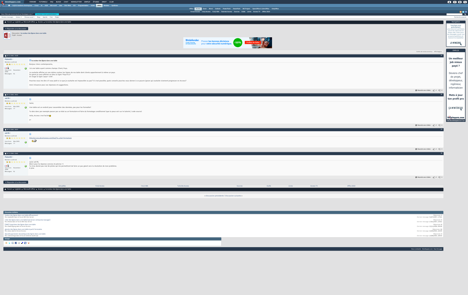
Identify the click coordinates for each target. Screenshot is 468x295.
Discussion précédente (215, 196)
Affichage (437, 52)
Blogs (58, 2)
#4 (441, 153)
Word (211, 9)
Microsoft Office (29, 22)
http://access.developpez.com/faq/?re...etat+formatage (50, 138)
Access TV (256, 12)
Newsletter (76, 2)
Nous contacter (416, 249)
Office (99, 5)
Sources (236, 12)
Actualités (62, 186)
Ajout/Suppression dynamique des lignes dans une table (25, 234)
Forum (9, 22)
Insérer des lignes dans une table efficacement (21, 215)
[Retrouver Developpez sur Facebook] (466, 12)
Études (96, 2)
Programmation (83, 5)
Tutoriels (43, 2)
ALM (46, 5)
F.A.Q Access (206, 12)
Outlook (217, 9)
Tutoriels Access (226, 12)
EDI (74, 5)
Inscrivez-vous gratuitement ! (47, 14)
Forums (32, 2)
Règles (57, 17)
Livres (249, 12)
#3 (441, 129)
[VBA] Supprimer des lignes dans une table (20, 225)
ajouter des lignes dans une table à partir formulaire (23, 229)
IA (41, 5)
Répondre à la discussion (15, 29)
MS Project (246, 9)
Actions (18, 17)
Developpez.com (427, 249)
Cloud (36, 5)
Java (60, 5)
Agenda (45, 17)
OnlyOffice (275, 9)
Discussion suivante (233, 196)
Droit (104, 2)
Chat (65, 2)
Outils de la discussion (423, 52)
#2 (441, 94)
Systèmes (115, 5)
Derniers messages (7, 17)
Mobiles (106, 5)
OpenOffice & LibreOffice (260, 9)
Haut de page (438, 249)
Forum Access (195, 12)
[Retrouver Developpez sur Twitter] (463, 12)
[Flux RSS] (461, 12)
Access (198, 9)
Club (111, 2)
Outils (243, 12)
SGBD (93, 5)
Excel (204, 9)
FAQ (51, 2)
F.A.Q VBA (215, 12)
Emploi (87, 2)
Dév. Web (67, 5)
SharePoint (236, 9)
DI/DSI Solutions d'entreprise (22, 5)
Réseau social (28, 17)
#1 (441, 55)
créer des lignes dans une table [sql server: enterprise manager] (27, 220)
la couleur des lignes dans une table (33, 33)
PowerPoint (226, 9)
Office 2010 (266, 12)
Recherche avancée (460, 17)
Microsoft (53, 5)
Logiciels (18, 22)
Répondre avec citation (424, 90)
